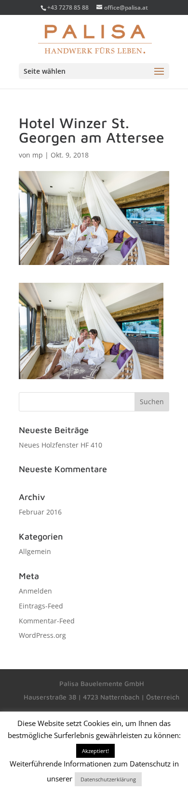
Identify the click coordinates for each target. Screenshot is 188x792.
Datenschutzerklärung (108, 779)
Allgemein (35, 551)
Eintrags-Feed (41, 605)
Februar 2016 (40, 511)
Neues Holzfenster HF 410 (60, 444)
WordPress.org (42, 635)
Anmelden (35, 590)
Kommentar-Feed (47, 620)
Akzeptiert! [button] (95, 750)
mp (37, 154)
